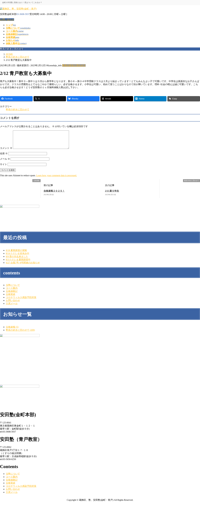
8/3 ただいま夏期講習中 (18, 259)
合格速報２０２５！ (54, 191)
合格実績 (10, 294)
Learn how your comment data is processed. (56, 175)
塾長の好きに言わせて (74, 65)
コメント (6, 148)
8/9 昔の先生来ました (17, 256)
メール (5, 159)
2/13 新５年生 (112, 191)
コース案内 (12, 288)
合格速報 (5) (12, 327)
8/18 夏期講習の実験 (16, 250)
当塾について (13, 285)
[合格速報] (1, 180)
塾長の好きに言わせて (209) (20, 330)
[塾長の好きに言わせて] (160, 180)
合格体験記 (12, 291)
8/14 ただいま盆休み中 (17, 253)
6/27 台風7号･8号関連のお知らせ (23, 262)
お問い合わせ (7, 19)
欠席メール (12, 303)
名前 (4, 153)
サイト (3, 164)
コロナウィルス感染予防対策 (21, 297)
